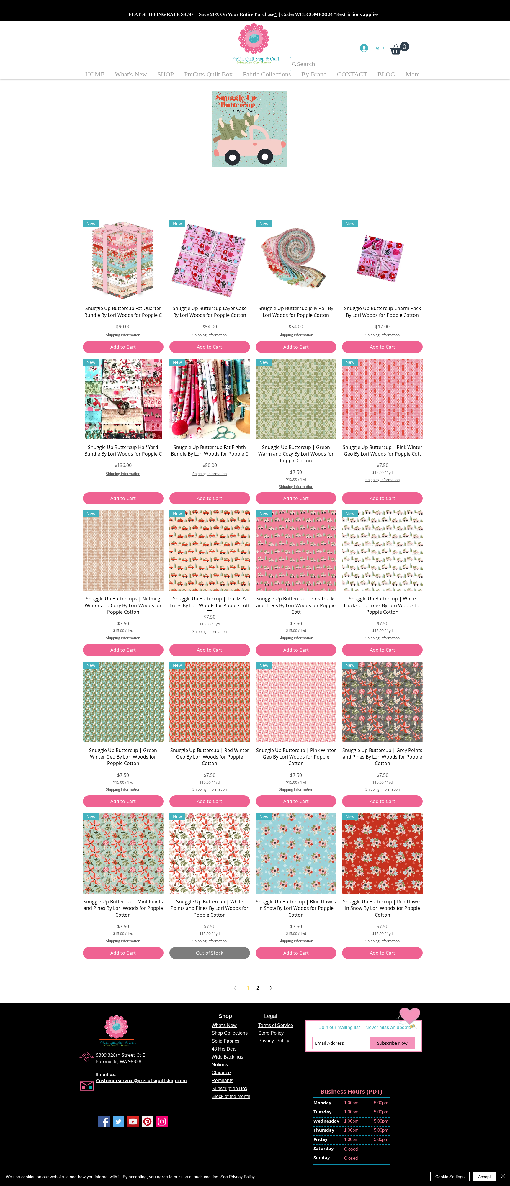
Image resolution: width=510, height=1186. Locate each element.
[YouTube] (133, 1121)
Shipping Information (123, 334)
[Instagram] (162, 1121)
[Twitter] (118, 1121)
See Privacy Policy (237, 1177)
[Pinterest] (147, 1121)
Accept (484, 1177)
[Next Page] (270, 988)
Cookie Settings (450, 1177)
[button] (399, 48)
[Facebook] (104, 1121)
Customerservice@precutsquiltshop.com (141, 1080)
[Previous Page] (234, 988)
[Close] (502, 1176)
